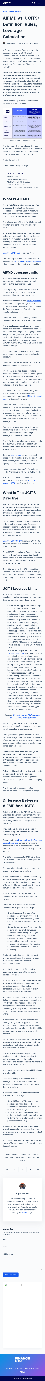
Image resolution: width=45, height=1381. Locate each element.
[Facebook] (7, 1169)
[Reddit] (30, 1169)
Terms (22, 1372)
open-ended (16, 455)
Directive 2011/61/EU (12, 253)
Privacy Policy (32, 1369)
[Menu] (39, 3)
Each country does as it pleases (27, 261)
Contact (19, 1369)
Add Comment (9, 1254)
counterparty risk (34, 301)
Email (5, 1246)
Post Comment (10, 1275)
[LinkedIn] (22, 1169)
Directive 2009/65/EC (12, 541)
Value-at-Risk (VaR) (16, 653)
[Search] (33, 3)
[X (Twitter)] (15, 1169)
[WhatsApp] (38, 1169)
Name (5, 1239)
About (24, 1212)
